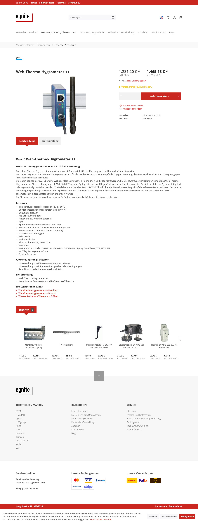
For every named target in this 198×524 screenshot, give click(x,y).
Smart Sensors (46, 2)
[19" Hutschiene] (66, 332)
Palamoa (61, 2)
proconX (20, 433)
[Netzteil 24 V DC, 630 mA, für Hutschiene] (164, 332)
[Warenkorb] (181, 17)
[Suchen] (113, 17)
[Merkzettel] (168, 17)
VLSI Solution (22, 440)
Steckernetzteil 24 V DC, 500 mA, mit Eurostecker (99, 346)
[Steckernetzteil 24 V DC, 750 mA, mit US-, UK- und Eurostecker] (131, 332)
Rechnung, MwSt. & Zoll (138, 425)
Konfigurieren (187, 516)
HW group (21, 422)
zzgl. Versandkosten (136, 80)
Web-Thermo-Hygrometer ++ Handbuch (38, 290)
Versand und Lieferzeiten (139, 414)
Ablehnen (152, 516)
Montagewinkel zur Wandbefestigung (33, 346)
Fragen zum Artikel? (132, 105)
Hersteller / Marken (80, 411)
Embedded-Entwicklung (82, 422)
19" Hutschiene (66, 345)
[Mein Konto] (174, 17)
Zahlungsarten (133, 422)
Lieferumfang (50, 141)
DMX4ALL (20, 414)
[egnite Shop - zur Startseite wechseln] (24, 17)
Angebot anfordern (132, 108)
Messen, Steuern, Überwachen (86, 414)
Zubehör (26, 309)
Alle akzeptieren (169, 516)
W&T (18, 447)
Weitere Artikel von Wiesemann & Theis (38, 296)
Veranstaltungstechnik (81, 418)
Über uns (131, 411)
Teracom (20, 436)
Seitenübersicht (134, 429)
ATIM (18, 411)
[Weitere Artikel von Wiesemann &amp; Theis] (19, 61)
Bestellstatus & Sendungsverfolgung (144, 418)
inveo (18, 425)
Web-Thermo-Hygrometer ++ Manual (37, 293)
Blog (73, 433)
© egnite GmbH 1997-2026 (29, 506)
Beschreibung (27, 141)
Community (74, 2)
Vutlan (19, 444)
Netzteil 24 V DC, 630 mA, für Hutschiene (164, 346)
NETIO (19, 429)
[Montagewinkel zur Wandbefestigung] (33, 332)
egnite (34, 2)
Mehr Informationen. (100, 519)
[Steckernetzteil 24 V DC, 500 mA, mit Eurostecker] (99, 332)
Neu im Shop (77, 429)
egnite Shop (22, 2)
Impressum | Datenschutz (168, 506)
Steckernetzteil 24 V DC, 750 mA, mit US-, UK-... (131, 346)
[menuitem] (92, 17)
